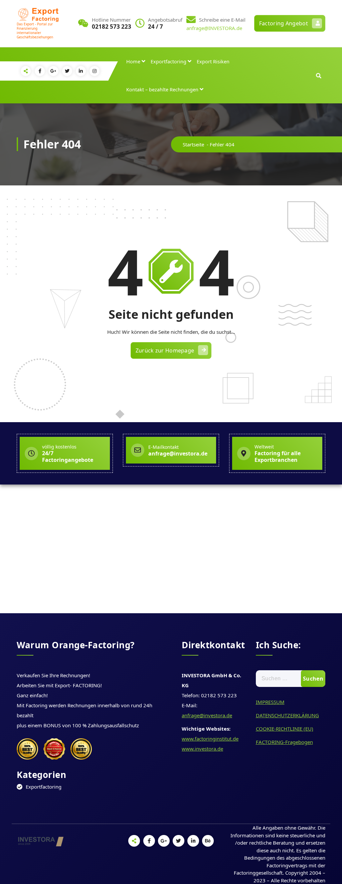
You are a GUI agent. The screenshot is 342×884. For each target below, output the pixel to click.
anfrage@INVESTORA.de (214, 28)
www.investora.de (202, 748)
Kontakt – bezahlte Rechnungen (162, 89)
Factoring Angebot (283, 23)
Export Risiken (213, 61)
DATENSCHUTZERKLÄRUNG (287, 715)
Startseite (193, 144)
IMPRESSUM (270, 702)
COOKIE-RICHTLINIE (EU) (284, 728)
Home (133, 61)
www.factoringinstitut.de (210, 738)
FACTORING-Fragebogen (284, 742)
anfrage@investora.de (207, 715)
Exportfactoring (168, 61)
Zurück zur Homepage (165, 350)
